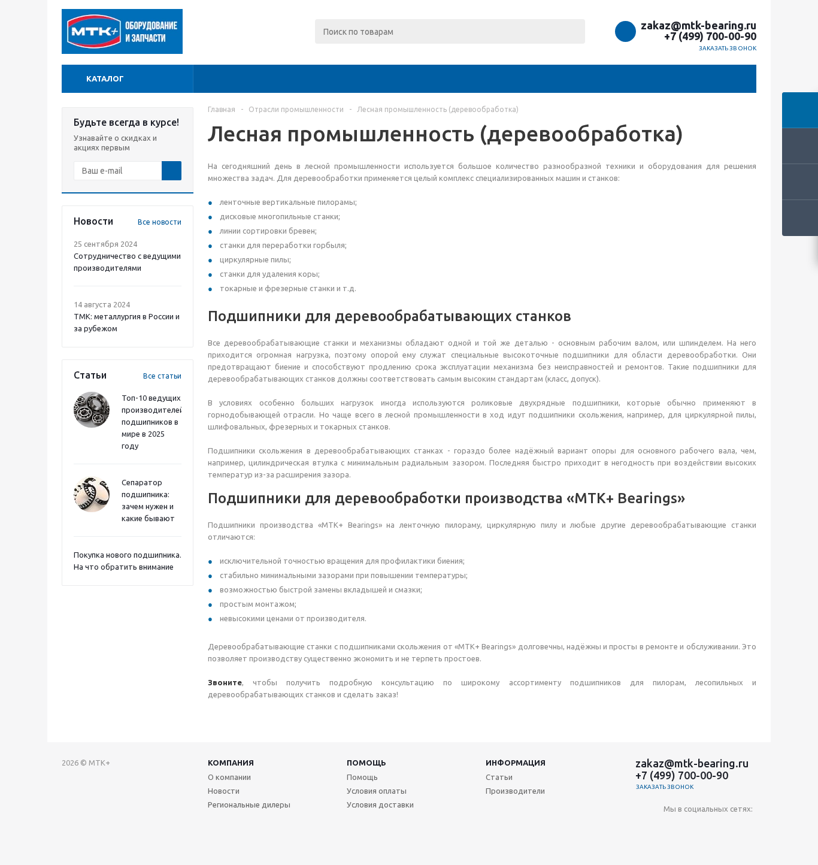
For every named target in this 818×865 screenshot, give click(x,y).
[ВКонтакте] (673, 828)
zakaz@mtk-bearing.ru (698, 25)
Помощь (366, 762)
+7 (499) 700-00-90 (710, 36)
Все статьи (162, 376)
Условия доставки (380, 804)
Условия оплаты (377, 791)
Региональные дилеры (249, 804)
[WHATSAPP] (746, 828)
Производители (515, 791)
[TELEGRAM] (722, 828)
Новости (224, 791)
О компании (229, 777)
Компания (231, 762)
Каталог (105, 78)
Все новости (159, 222)
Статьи (499, 777)
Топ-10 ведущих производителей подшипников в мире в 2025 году (153, 422)
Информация (516, 762)
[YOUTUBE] (697, 828)
